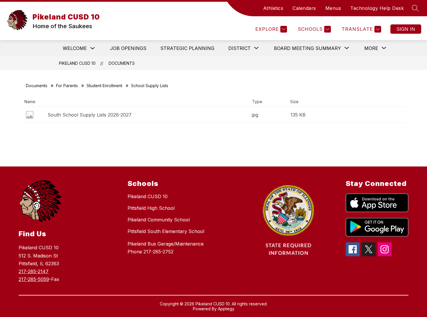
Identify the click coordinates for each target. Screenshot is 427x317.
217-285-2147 (34, 271)
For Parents (67, 85)
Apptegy (226, 308)
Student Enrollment (104, 85)
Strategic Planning (187, 48)
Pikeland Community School (159, 220)
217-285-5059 (34, 279)
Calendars (304, 8)
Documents (122, 63)
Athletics (273, 8)
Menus (333, 8)
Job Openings (128, 48)
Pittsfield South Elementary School (166, 231)
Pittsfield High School (151, 208)
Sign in (406, 29)
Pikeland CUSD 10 (77, 63)
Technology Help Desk (377, 8)
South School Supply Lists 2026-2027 (90, 115)
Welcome (75, 48)
